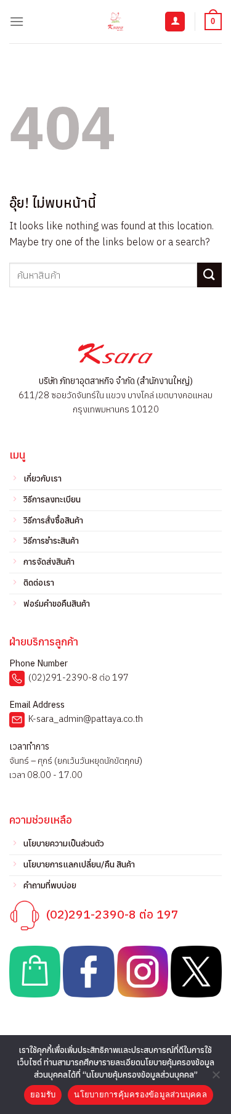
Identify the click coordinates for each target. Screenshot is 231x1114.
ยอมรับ (42, 1094)
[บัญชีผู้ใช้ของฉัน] (175, 22)
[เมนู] (16, 21)
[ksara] (115, 21)
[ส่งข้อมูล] (209, 275)
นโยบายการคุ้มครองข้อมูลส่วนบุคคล (140, 1094)
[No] (215, 1078)
